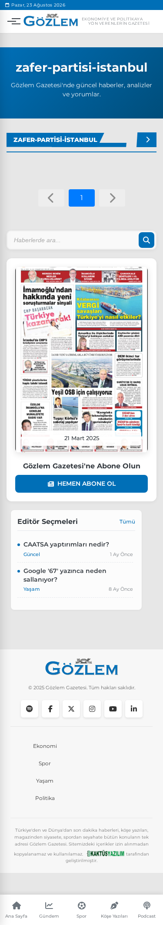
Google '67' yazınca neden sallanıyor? (64, 575)
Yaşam (44, 780)
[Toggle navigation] (12, 21)
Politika (45, 798)
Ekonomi (45, 746)
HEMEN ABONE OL (86, 483)
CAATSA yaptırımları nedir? (66, 544)
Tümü (127, 521)
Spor (45, 763)
